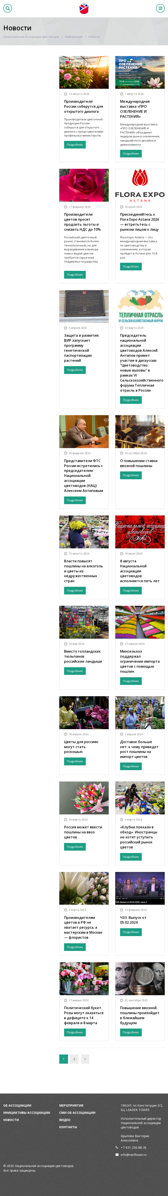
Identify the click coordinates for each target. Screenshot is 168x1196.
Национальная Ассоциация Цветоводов (31, 37)
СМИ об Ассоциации (77, 1113)
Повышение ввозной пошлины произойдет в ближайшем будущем (139, 1015)
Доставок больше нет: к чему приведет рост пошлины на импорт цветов (139, 749)
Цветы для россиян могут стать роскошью (81, 746)
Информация (74, 37)
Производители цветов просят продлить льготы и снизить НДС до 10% (82, 222)
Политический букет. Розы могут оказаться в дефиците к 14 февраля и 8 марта (83, 1015)
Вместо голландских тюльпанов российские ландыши (83, 656)
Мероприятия (71, 1105)
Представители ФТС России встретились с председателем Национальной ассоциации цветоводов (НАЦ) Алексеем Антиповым (83, 475)
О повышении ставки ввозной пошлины (139, 463)
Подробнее (75, 145)
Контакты (68, 1127)
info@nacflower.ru (134, 1155)
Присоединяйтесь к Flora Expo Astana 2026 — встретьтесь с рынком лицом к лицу (139, 222)
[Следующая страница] (85, 1059)
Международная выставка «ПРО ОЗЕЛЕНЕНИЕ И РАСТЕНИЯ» (135, 109)
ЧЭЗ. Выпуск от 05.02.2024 (133, 920)
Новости (11, 1120)
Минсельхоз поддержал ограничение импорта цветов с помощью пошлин (140, 661)
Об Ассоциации (17, 1105)
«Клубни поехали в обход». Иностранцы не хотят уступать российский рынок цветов (138, 837)
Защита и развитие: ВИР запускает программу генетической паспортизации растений (82, 348)
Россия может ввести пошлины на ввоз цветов (83, 832)
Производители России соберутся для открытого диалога (83, 106)
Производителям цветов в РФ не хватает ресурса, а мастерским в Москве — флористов (83, 927)
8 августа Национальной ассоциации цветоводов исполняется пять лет (140, 571)
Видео (64, 1120)
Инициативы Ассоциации (26, 1113)
